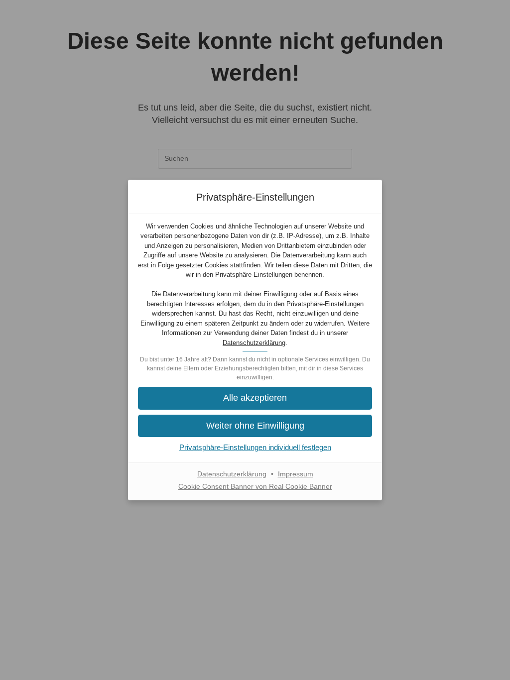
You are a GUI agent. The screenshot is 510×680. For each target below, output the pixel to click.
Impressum (295, 474)
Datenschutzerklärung (254, 342)
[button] (255, 426)
